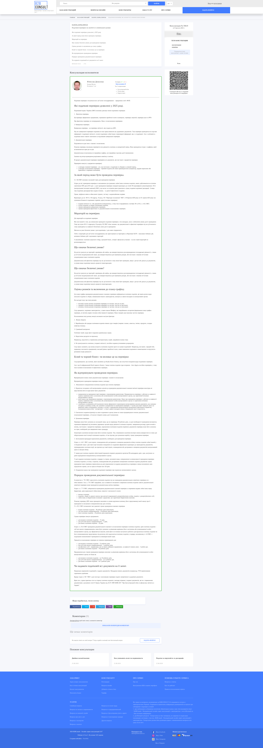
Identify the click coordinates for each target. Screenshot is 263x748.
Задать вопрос (150, 640)
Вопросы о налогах (76, 724)
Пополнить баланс (75, 693)
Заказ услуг (147, 10)
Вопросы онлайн (98, 10)
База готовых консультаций (78, 685)
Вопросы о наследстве (77, 720)
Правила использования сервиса (175, 689)
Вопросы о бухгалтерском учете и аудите (114, 713)
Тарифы (104, 693)
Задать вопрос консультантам (79, 682)
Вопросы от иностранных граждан (112, 717)
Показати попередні (115, 625)
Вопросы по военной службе (79, 713)
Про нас (135, 682)
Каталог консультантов (77, 689)
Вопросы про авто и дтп (77, 717)
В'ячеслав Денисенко (95, 82)
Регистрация (105, 682)
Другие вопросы (107, 720)
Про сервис (166, 10)
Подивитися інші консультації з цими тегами (179, 52)
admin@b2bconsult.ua (138, 733)
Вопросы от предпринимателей (111, 709)
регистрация (218, 3)
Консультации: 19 (121, 84)
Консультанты (125, 10)
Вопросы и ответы (170, 682)
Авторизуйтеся (74, 620)
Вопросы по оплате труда (109, 706)
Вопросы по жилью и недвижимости (81, 709)
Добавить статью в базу (109, 689)
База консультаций (68, 10)
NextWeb (85, 738)
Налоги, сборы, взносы (80, 24)
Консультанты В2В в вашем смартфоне (145, 685)
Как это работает (170, 685)
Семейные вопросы (76, 706)
